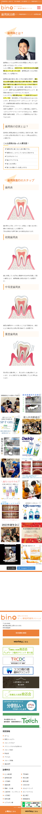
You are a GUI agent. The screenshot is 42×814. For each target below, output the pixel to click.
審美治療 (26, 781)
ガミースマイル (28, 792)
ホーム (7, 736)
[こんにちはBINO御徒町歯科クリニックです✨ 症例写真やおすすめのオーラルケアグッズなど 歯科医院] (10, 403)
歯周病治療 (8, 778)
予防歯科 (26, 774)
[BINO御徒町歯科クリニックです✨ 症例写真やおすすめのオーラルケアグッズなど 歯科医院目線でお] (32, 554)
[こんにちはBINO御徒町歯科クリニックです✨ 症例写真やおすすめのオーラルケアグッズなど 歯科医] (10, 446)
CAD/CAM (26, 785)
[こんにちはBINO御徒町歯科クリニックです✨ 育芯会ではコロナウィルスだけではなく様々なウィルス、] (10, 554)
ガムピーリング (28, 788)
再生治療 (26, 778)
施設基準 (7, 764)
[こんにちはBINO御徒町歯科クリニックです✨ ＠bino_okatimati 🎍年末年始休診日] (32, 533)
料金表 (7, 753)
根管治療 (7, 799)
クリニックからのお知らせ (13, 746)
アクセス (7, 757)
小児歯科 (7, 781)
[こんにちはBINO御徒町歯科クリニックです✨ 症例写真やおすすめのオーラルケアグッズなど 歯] (10, 511)
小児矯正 (7, 795)
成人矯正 (26, 795)
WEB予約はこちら (21, 642)
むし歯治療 (8, 774)
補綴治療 (7, 785)
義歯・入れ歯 (9, 788)
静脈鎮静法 (26, 799)
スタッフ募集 (9, 760)
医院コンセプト (10, 739)
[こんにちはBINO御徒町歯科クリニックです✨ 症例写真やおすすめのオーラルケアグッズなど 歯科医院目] (32, 403)
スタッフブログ (10, 743)
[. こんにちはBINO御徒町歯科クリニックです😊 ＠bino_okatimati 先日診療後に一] (10, 533)
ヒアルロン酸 (9, 802)
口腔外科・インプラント (12, 792)
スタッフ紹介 (9, 750)
